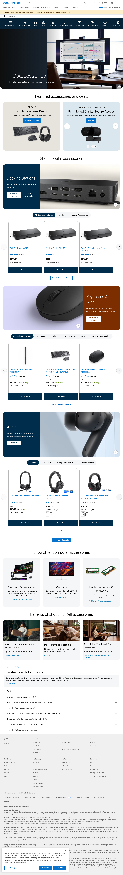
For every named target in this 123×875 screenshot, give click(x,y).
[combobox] (51, 2)
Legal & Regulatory (98, 797)
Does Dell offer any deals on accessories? (21, 708)
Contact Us (93, 746)
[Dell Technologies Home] (11, 3)
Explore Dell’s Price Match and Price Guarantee (96, 656)
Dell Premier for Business (112, 7)
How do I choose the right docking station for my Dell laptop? (27, 719)
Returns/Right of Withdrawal (70, 749)
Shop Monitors (60, 597)
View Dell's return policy (13, 656)
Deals (5, 776)
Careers (35, 766)
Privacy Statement (45, 797)
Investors (35, 773)
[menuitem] (24, 8)
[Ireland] (4, 16)
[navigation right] (121, 23)
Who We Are (36, 762)
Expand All (9, 667)
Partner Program (67, 769)
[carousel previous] (67, 126)
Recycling (35, 779)
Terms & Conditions (29, 797)
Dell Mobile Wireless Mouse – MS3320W (93, 370)
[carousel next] (115, 126)
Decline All (45, 868)
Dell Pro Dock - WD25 (19, 248)
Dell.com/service (90, 821)
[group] (91, 126)
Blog (91, 762)
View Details (25, 270)
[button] (86, 3)
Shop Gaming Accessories (21, 599)
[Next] (119, 247)
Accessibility (7, 801)
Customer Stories (38, 786)
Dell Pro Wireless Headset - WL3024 (57, 497)
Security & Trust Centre (97, 773)
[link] (96, 3)
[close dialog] (120, 12)
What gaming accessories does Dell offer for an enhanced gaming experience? (33, 713)
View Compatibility (29, 195)
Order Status (36, 746)
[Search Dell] (77, 2)
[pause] (88, 146)
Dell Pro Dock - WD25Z (55, 248)
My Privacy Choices (61, 797)
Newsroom (36, 776)
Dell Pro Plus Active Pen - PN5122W (21, 370)
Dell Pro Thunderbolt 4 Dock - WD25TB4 (93, 249)
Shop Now (91, 123)
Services (6, 773)
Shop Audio (14, 442)
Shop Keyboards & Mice (93, 319)
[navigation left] (10, 215)
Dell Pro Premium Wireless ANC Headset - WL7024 (94, 497)
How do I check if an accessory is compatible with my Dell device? (29, 702)
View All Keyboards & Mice (61, 404)
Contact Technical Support (69, 746)
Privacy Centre (94, 769)
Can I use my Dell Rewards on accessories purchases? (25, 724)
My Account (36, 742)
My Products (36, 753)
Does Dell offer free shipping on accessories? (22, 730)
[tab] (44, 215)
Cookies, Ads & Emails (82, 797)
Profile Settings (37, 749)
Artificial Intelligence (10, 762)
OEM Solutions (66, 766)
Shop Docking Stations (14, 195)
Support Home (66, 742)
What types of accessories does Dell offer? (21, 697)
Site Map (6, 743)
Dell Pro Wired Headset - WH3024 (24, 496)
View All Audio (61, 531)
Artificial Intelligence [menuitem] (9, 7)
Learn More (48, 655)
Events (92, 766)
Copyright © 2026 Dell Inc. (11, 797)
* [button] (114, 651)
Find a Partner (66, 762)
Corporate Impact (38, 783)
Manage (12, 868)
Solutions (6, 769)
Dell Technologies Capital (40, 769)
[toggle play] (116, 205)
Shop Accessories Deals (32, 120)
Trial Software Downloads (98, 776)
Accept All (60, 868)
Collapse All (18, 667)
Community (93, 742)
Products (6, 766)
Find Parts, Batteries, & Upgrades (100, 601)
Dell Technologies (9, 793)
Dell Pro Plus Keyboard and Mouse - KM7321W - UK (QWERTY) (61, 370)
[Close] (66, 850)
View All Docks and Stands (61, 278)
